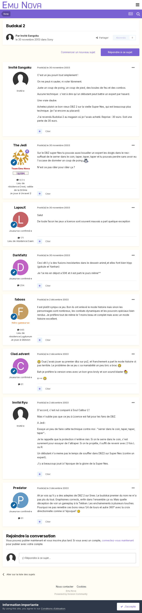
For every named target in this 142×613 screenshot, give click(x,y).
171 (22, 237)
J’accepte (129, 606)
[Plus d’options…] (133, 68)
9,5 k (22, 179)
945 (21, 329)
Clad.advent (20, 354)
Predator (20, 488)
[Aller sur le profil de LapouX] (20, 219)
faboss (20, 299)
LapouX (20, 207)
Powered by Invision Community (71, 594)
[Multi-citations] (39, 131)
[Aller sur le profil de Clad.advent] (20, 366)
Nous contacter (64, 586)
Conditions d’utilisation (53, 608)
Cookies (81, 586)
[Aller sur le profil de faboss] (20, 311)
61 (21, 384)
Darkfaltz (20, 255)
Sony (50, 39)
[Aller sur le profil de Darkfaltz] (20, 267)
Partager (103, 37)
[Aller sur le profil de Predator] (20, 500)
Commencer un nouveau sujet (78, 52)
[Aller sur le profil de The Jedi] (20, 157)
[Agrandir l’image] (85, 160)
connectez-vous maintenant (118, 540)
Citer (48, 131)
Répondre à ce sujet (120, 52)
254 (21, 285)
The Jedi (20, 145)
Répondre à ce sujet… (38, 557)
